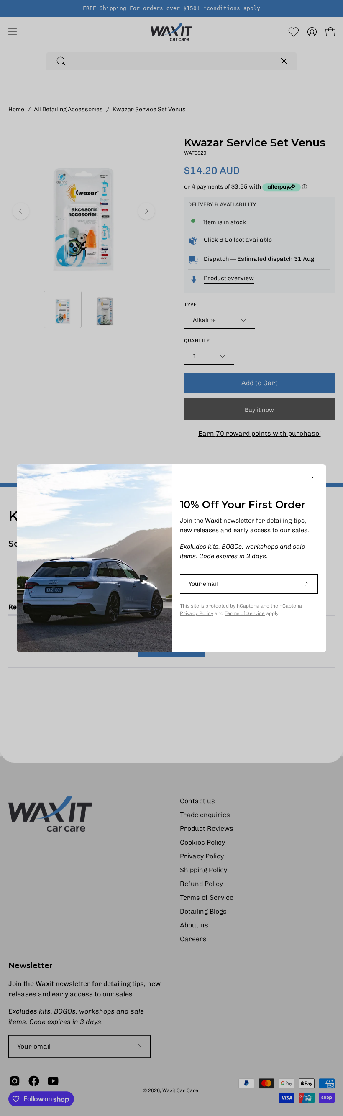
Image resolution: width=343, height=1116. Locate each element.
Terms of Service (245, 613)
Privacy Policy (196, 613)
